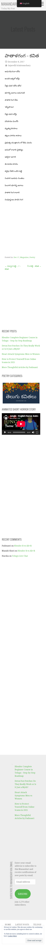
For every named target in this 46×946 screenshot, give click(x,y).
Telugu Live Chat (20, 556)
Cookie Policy (12, 936)
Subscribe (22, 893)
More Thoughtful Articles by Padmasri (20, 367)
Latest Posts (22, 924)
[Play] (5, 432)
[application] (21, 424)
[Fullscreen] (37, 432)
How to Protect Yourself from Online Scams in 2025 (24, 807)
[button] (42, 3)
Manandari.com (12, 4)
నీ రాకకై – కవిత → (34, 266)
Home (8, 924)
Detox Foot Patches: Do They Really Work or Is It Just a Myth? (25, 784)
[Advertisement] (23, 228)
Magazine (24, 257)
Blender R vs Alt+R (23, 546)
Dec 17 (16, 257)
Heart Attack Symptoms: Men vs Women (21, 354)
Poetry (32, 257)
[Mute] (33, 432)
